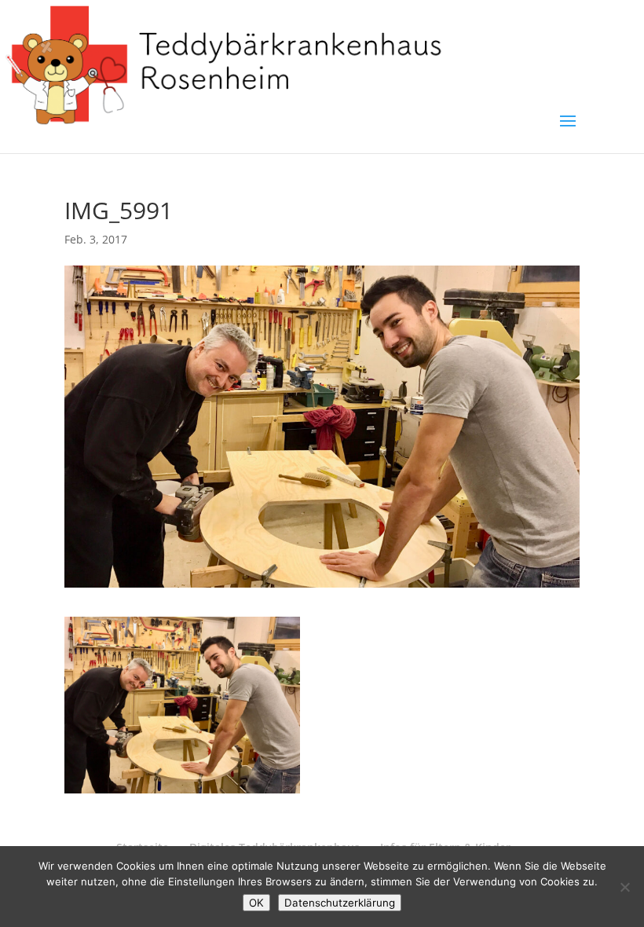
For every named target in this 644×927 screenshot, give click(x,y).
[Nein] (624, 887)
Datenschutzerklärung (339, 902)
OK (256, 902)
